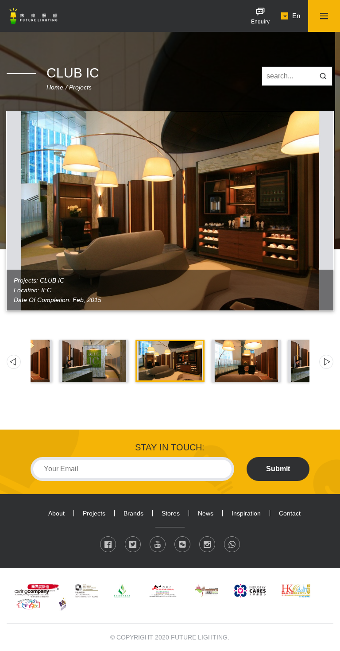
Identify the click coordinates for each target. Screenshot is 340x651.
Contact (290, 513)
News (205, 513)
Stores (171, 513)
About (56, 513)
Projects (80, 87)
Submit (278, 469)
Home (54, 87)
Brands (133, 513)
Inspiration (246, 513)
